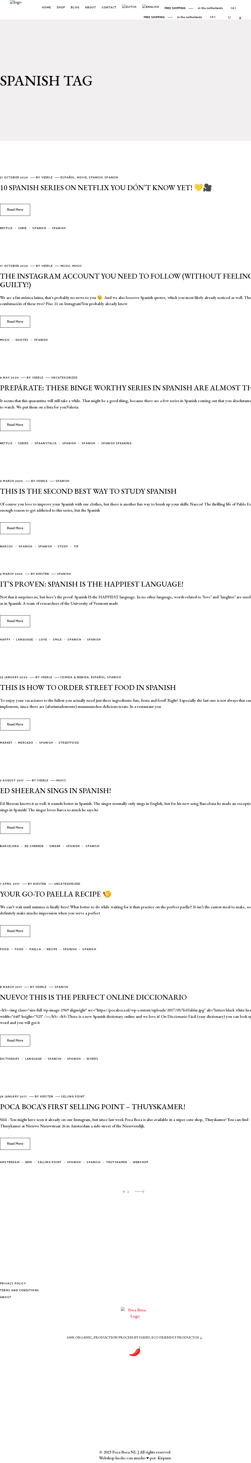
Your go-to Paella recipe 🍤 (55, 894)
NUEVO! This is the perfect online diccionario (93, 997)
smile (57, 639)
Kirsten (43, 574)
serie (22, 228)
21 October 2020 (14, 177)
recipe (52, 949)
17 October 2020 (14, 266)
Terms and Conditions (19, 1290)
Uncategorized (64, 377)
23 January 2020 (14, 677)
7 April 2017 (10, 884)
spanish (59, 228)
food (4, 949)
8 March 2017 (11, 987)
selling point (50, 1162)
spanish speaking (116, 443)
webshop (141, 1162)
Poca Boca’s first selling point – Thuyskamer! (92, 1106)
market (6, 742)
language (24, 639)
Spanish (95, 177)
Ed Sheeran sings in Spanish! (55, 790)
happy (5, 639)
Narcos (6, 546)
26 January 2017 (14, 1096)
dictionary (9, 1059)
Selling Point (73, 1096)
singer (55, 846)
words (92, 1059)
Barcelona (9, 846)
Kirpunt (164, 1458)
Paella (35, 949)
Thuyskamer (116, 1162)
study (63, 546)
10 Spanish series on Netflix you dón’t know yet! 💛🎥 (106, 187)
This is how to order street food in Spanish (88, 687)
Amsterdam (10, 1162)
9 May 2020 (10, 377)
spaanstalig (46, 443)
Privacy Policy (13, 1283)
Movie (82, 177)
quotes (21, 340)
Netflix (6, 228)
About (5, 1297)
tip (76, 546)
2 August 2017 (12, 780)
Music (65, 266)
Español (68, 177)
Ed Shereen (34, 846)
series (23, 443)
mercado (25, 742)
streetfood (69, 742)
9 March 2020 (12, 481)
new (28, 1162)
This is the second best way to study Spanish (88, 491)
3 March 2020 (12, 574)
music (5, 340)
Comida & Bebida (74, 677)
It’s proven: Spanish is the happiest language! (91, 584)
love (43, 639)
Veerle (47, 177)
